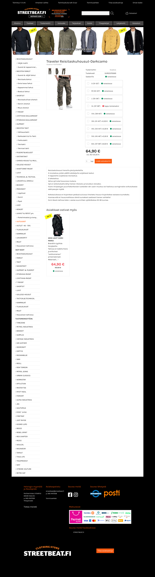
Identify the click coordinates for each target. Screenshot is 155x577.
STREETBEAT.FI (78, 532)
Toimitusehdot (93, 3)
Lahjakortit (121, 23)
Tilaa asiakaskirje (116, 3)
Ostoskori (136, 23)
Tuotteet (30, 23)
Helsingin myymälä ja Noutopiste (33, 487)
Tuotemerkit (45, 23)
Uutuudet (61, 23)
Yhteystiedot (28, 501)
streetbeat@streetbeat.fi (55, 491)
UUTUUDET (58, 64)
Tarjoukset (76, 23)
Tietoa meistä (30, 507)
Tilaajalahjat (104, 23)
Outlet (89, 23)
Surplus (113, 70)
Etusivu (17, 23)
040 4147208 (30, 498)
